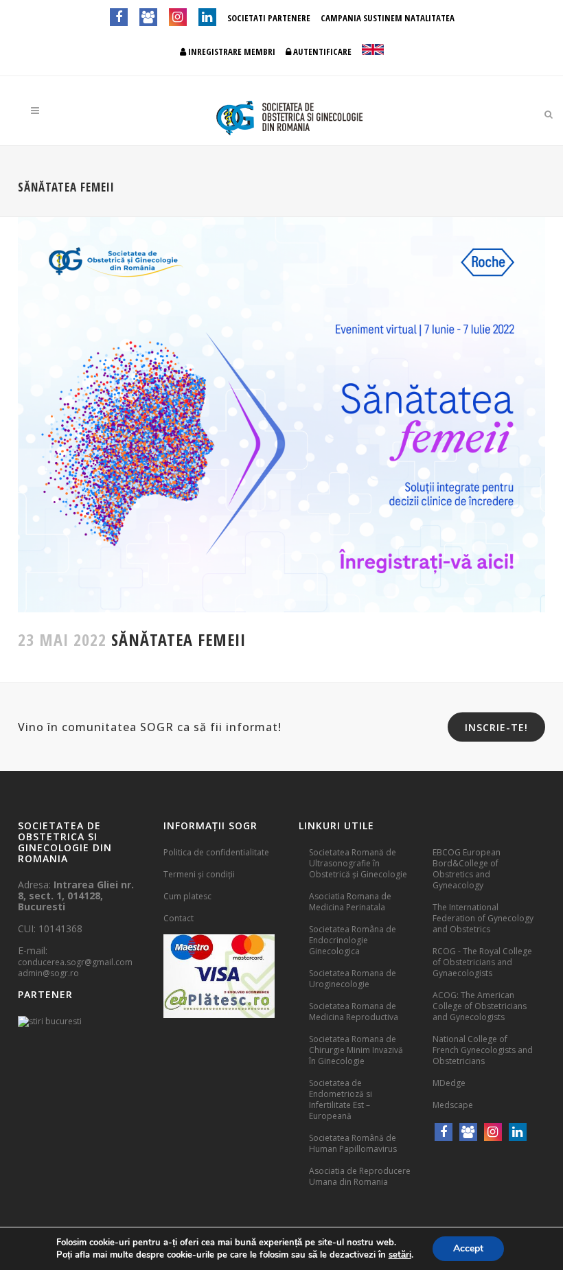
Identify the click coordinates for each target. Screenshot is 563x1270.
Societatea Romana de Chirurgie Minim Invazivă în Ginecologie (356, 1050)
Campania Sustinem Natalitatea (388, 18)
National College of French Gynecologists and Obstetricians (483, 1050)
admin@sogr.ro (48, 973)
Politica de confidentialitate (216, 852)
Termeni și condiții (199, 874)
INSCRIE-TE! (496, 726)
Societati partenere (268, 18)
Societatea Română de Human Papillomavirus (353, 1143)
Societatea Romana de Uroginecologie (352, 978)
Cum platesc (187, 896)
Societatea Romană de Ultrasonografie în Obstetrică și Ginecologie (358, 863)
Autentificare (321, 51)
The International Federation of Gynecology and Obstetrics (483, 918)
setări (400, 1255)
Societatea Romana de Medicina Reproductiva (353, 1011)
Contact (178, 918)
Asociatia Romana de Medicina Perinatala (350, 901)
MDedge (449, 1083)
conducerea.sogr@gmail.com (75, 962)
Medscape (453, 1105)
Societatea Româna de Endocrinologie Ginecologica (352, 940)
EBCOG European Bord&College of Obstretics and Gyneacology (467, 868)
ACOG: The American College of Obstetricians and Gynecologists (480, 1006)
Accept (468, 1248)
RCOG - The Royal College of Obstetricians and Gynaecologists (482, 962)
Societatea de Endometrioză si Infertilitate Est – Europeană (340, 1099)
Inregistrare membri (230, 51)
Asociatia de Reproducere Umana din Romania (360, 1176)
